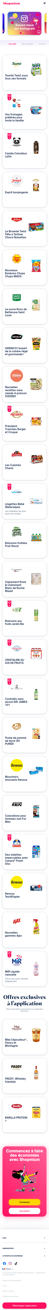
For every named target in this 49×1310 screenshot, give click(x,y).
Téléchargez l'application (24, 1305)
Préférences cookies (10, 1296)
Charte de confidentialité (12, 1280)
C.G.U (5, 1286)
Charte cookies (8, 1291)
